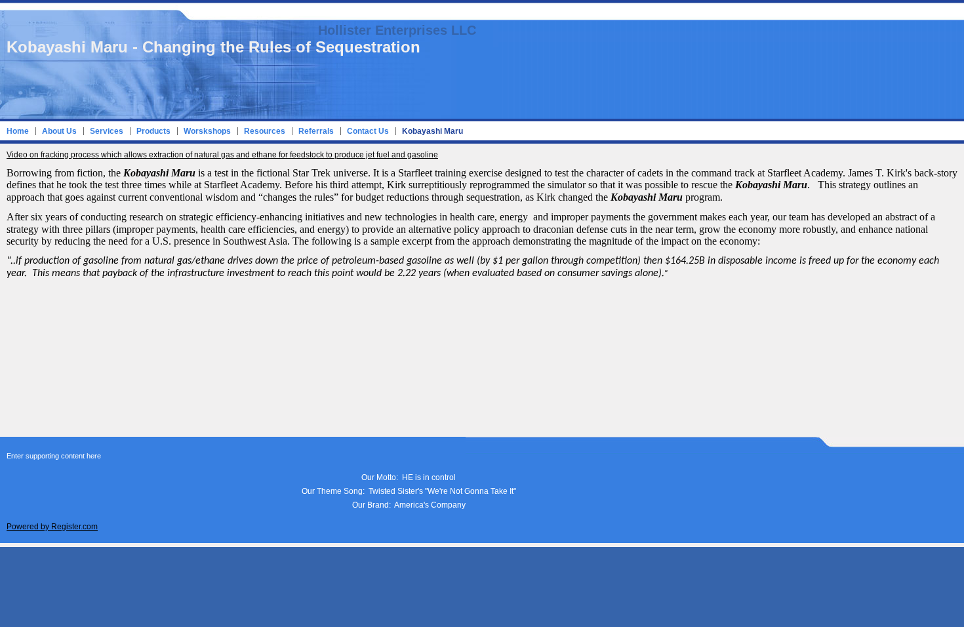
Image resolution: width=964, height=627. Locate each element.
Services (106, 131)
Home (18, 131)
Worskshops (207, 131)
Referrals (316, 131)
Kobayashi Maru (432, 131)
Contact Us (368, 131)
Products (153, 131)
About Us (59, 131)
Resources (264, 131)
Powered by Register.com (52, 526)
